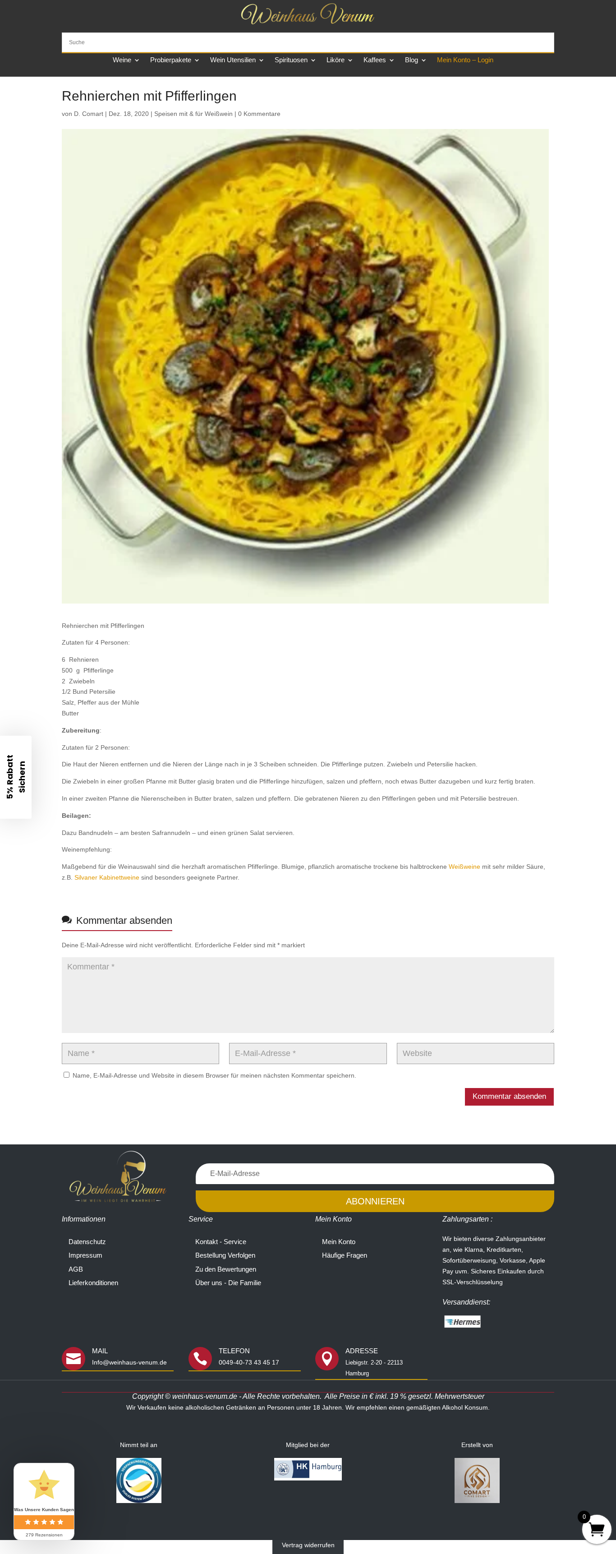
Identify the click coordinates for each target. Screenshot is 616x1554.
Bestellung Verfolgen (225, 1255)
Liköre (335, 60)
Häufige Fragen (344, 1255)
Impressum (85, 1255)
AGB (76, 1269)
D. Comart (88, 113)
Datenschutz (87, 1241)
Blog (411, 60)
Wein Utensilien (233, 60)
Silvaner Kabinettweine (106, 877)
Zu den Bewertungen (225, 1269)
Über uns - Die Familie (228, 1283)
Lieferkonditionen (93, 1283)
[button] (16, 777)
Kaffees (374, 60)
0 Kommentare (259, 113)
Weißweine (465, 866)
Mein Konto (338, 1241)
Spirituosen (291, 60)
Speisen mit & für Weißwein (193, 113)
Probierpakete (170, 60)
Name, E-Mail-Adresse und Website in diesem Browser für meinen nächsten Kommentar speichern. (214, 1075)
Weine (122, 60)
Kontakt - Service (220, 1241)
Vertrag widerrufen (308, 1545)
